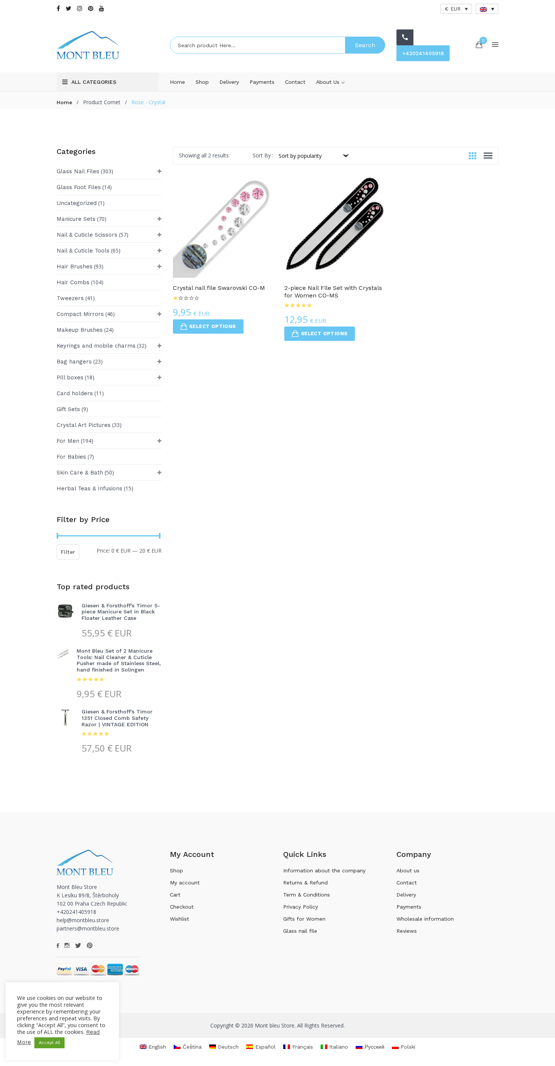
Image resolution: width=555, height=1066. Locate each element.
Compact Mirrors (80, 314)
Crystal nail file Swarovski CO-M (219, 287)
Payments (262, 82)
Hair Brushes (74, 266)
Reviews (406, 931)
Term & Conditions (306, 895)
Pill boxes (70, 377)
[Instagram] (79, 8)
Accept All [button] (49, 1042)
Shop (202, 82)
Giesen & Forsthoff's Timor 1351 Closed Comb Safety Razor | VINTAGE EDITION (117, 718)
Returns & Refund (305, 883)
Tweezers (70, 298)
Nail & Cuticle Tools (83, 250)
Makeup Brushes (80, 330)
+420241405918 (423, 53)
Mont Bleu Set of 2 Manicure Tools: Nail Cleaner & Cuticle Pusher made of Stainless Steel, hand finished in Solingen (119, 660)
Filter (68, 552)
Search (365, 45)
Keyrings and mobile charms (96, 345)
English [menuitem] (157, 1047)
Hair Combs (73, 282)
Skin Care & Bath (80, 472)
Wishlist (179, 919)
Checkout (182, 907)
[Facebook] (58, 8)
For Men (68, 440)
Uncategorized (77, 203)
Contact (295, 82)
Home (177, 82)
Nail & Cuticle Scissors (87, 234)
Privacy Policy (300, 907)
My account (185, 883)
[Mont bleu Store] (108, 45)
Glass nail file (300, 931)
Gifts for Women (304, 919)
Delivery (229, 82)
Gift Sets (68, 409)
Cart (175, 895)
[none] (487, 9)
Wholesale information (425, 919)
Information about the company (324, 870)
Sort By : (263, 155)
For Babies (71, 456)
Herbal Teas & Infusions (89, 488)
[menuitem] (487, 9)
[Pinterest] (90, 8)
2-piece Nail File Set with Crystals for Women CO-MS (333, 291)
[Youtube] (101, 8)
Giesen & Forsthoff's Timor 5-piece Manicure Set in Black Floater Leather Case (121, 611)
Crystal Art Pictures (84, 425)
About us (328, 82)
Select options (212, 326)
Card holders (75, 393)
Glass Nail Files (78, 171)
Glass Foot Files (79, 187)
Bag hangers (74, 361)
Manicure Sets (76, 219)
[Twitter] (68, 8)
